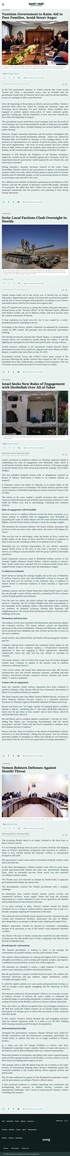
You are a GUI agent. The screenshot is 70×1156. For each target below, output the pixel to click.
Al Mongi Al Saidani (13, 73)
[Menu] (3, 4)
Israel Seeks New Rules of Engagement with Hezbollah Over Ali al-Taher (33, 385)
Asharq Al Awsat (8, 279)
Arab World (6, 10)
